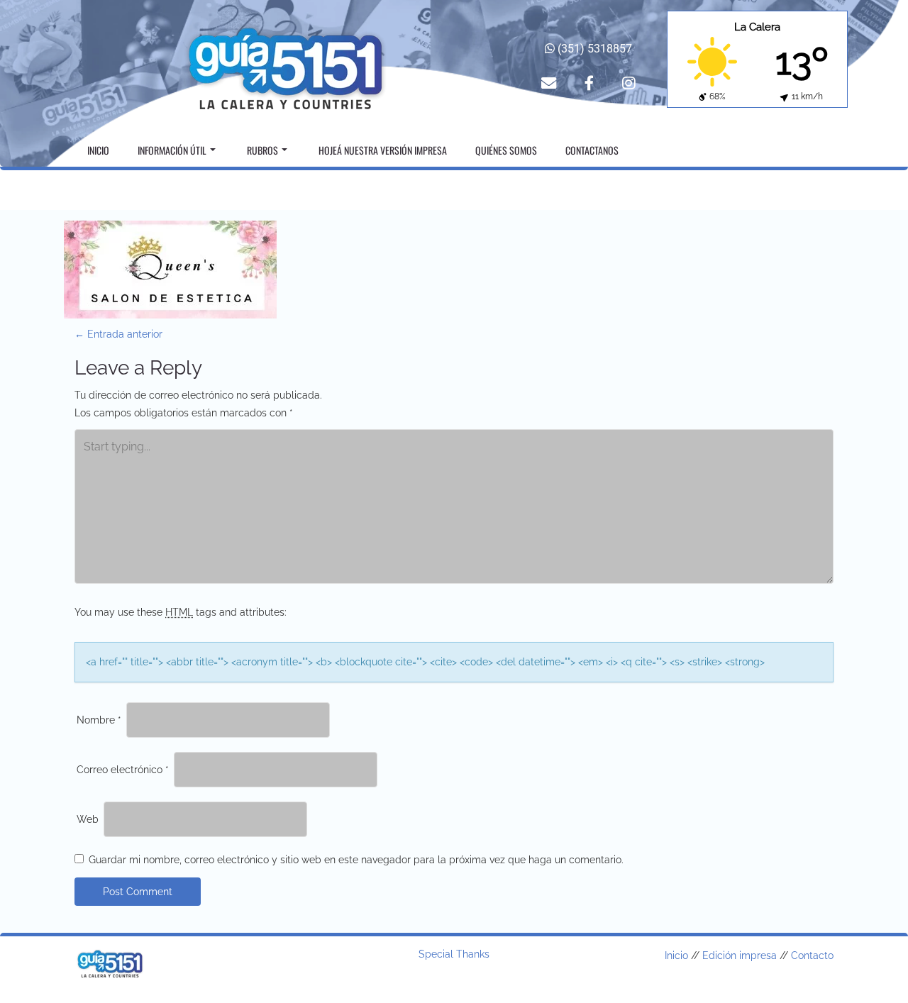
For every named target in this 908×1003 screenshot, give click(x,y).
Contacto (812, 955)
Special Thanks (454, 954)
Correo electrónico (123, 769)
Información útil (172, 150)
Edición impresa (739, 955)
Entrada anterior (118, 334)
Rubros (262, 150)
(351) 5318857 (593, 48)
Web (88, 819)
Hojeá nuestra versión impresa (383, 150)
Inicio (98, 150)
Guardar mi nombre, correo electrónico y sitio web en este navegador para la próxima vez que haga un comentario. (356, 859)
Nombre (99, 720)
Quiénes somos (506, 150)
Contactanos (592, 150)
